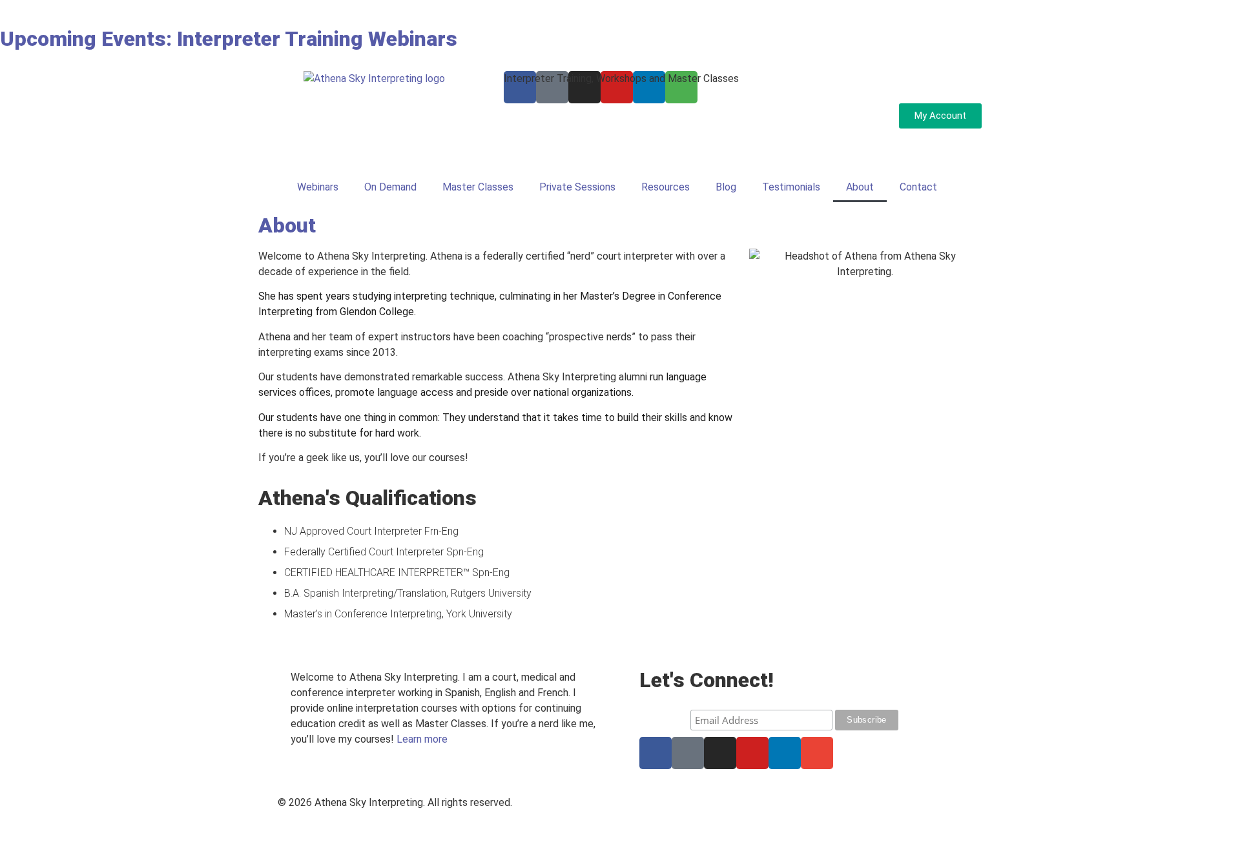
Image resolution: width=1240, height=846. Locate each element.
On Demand (390, 187)
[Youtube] (752, 753)
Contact (918, 187)
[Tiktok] (688, 753)
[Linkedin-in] (785, 753)
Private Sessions (577, 187)
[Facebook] (655, 753)
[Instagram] (720, 753)
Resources (665, 187)
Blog (726, 187)
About (860, 187)
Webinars (317, 187)
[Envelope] (817, 753)
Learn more (422, 739)
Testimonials (791, 187)
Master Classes (477, 187)
